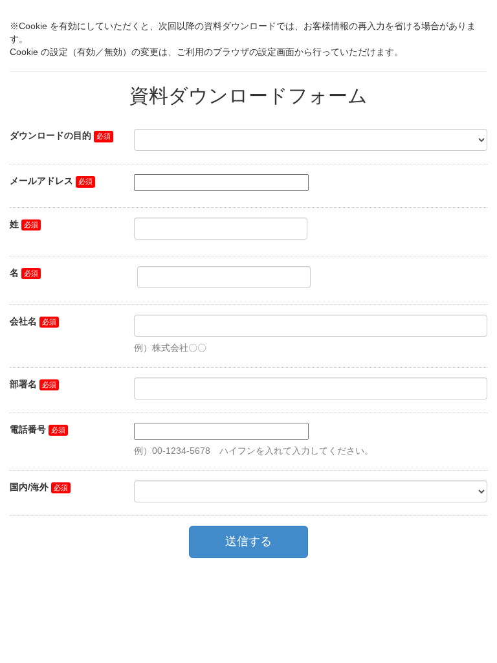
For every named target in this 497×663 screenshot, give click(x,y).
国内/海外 (29, 487)
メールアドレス (41, 180)
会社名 (23, 321)
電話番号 (28, 429)
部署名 (23, 384)
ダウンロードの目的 (50, 135)
